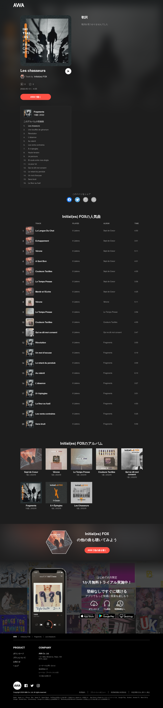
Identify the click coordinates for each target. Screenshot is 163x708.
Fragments (39, 111)
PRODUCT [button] (19, 647)
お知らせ (16, 661)
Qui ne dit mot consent (37, 167)
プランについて (19, 657)
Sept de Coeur (109, 230)
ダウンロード (18, 653)
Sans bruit (32, 179)
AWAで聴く (35, 96)
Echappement (42, 240)
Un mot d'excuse (35, 175)
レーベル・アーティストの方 (49, 672)
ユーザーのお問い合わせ (47, 665)
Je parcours (33, 156)
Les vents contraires (36, 145)
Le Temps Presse (43, 281)
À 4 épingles (33, 148)
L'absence (32, 137)
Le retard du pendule (36, 171)
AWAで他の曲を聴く (97, 550)
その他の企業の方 (45, 676)
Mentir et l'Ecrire (43, 291)
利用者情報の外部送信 (118, 692)
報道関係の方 (43, 669)
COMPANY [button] (45, 647)
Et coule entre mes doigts (38, 160)
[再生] (68, 71)
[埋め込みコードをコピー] (93, 199)
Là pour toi (32, 164)
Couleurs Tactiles (43, 271)
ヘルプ (16, 665)
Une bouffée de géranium (38, 129)
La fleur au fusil (34, 183)
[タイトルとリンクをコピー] (85, 199)
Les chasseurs (50, 637)
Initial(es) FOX (40, 76)
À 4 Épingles (56, 505)
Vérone (38, 250)
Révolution (32, 133)
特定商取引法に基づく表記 (140, 692)
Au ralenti (32, 141)
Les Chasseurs (81, 505)
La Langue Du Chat (44, 230)
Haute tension (33, 152)
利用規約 (82, 692)
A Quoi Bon (41, 261)
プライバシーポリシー (98, 692)
